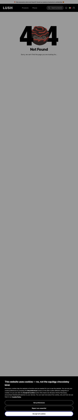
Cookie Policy (16, 397)
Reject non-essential (39, 408)
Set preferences (39, 403)
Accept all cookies (39, 414)
